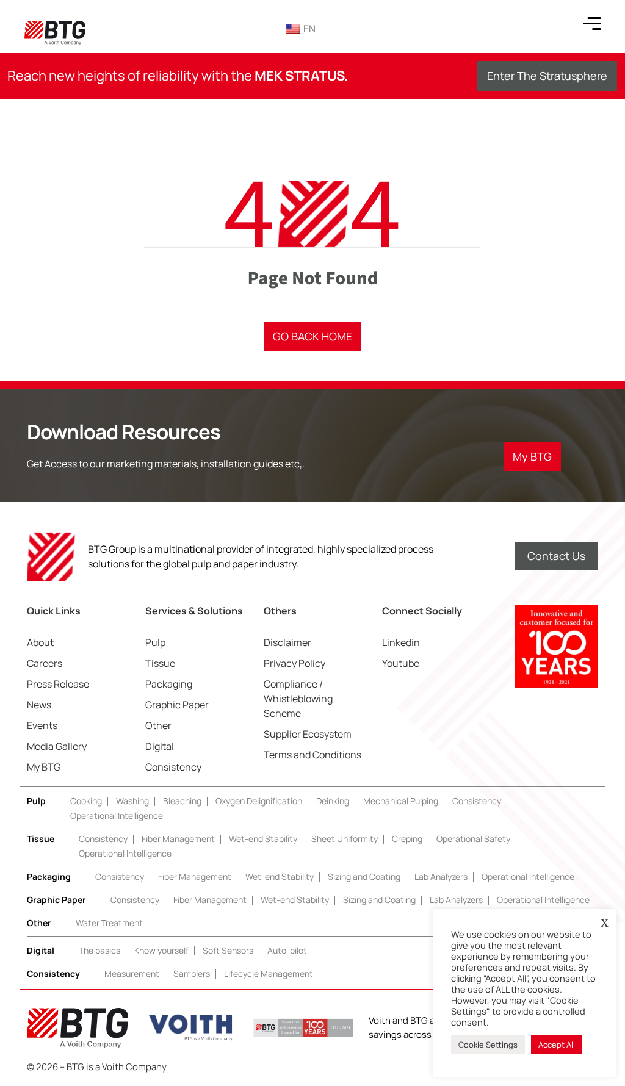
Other (158, 725)
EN (309, 28)
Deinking (332, 801)
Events (42, 725)
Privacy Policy (294, 663)
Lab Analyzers (441, 876)
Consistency (173, 767)
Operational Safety (473, 838)
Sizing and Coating (364, 876)
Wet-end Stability (263, 838)
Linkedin (401, 642)
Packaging (168, 684)
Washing (132, 801)
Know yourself (161, 950)
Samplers (191, 973)
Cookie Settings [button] (488, 1044)
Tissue (160, 663)
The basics (99, 950)
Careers (44, 663)
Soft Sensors (228, 950)
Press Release (58, 684)
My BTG (43, 767)
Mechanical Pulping (400, 801)
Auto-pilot (287, 950)
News (39, 704)
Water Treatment (109, 923)
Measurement (131, 973)
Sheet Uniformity (344, 838)
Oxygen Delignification (258, 801)
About (40, 642)
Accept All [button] (556, 1044)
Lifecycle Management (268, 973)
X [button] (605, 923)
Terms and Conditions (312, 754)
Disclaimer (287, 642)
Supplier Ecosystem (308, 734)
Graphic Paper (177, 704)
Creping (407, 838)
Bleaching (182, 801)
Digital (159, 746)
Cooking (86, 801)
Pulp (155, 642)
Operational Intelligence (116, 815)
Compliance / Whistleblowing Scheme (298, 698)
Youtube (400, 663)
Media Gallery (57, 746)
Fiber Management (178, 838)
